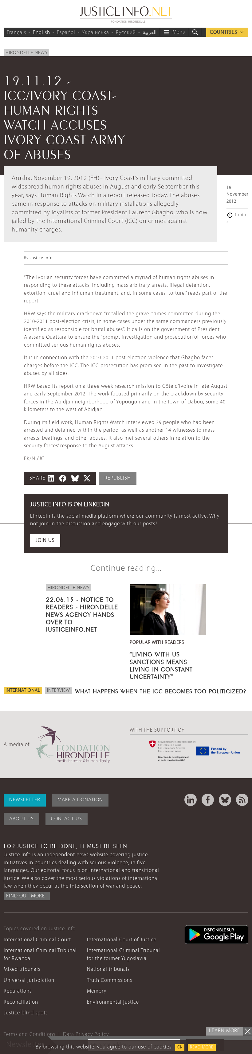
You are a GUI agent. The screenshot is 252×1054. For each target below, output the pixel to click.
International (23, 690)
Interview (58, 690)
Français (16, 32)
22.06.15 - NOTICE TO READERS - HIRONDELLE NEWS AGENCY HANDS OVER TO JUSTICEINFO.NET (82, 613)
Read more (202, 1047)
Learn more (224, 1030)
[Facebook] (208, 800)
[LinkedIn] (190, 800)
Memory (96, 991)
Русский (126, 32)
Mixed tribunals (22, 969)
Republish (117, 478)
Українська (95, 32)
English (41, 32)
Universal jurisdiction (29, 980)
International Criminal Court (37, 940)
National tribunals (108, 969)
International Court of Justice (121, 940)
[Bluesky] (225, 800)
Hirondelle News (26, 52)
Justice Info (41, 258)
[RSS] (242, 800)
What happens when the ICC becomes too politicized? (160, 690)
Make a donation (80, 800)
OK (179, 1047)
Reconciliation (21, 1002)
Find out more (25, 896)
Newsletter (24, 800)
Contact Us (66, 819)
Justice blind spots (26, 1013)
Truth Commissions (109, 980)
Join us (45, 540)
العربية (150, 32)
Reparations (18, 991)
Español (66, 32)
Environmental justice (113, 1002)
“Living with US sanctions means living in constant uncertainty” (161, 664)
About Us (21, 819)
